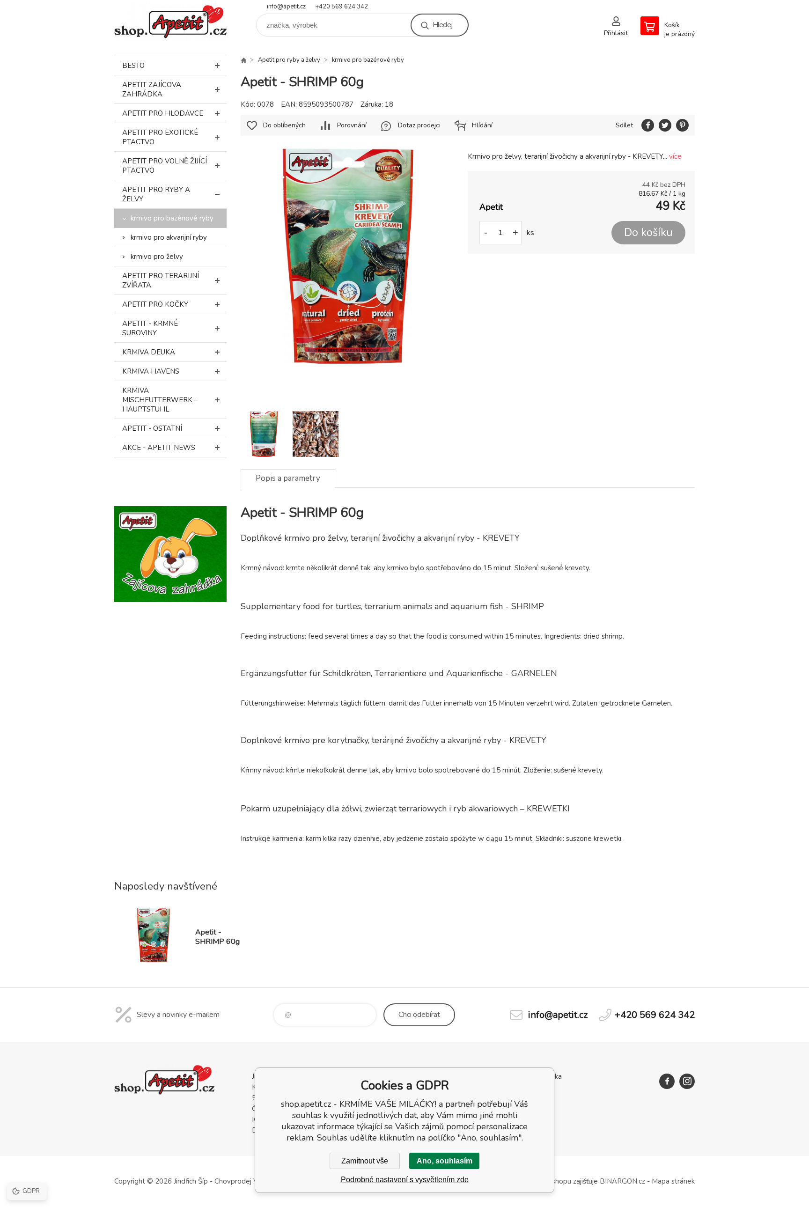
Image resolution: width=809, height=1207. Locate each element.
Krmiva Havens (150, 371)
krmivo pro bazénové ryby (172, 218)
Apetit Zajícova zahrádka (151, 89)
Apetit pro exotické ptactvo (160, 137)
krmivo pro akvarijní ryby (169, 237)
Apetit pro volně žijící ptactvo (164, 165)
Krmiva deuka (148, 352)
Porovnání (352, 125)
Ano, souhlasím (444, 1161)
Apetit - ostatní (152, 428)
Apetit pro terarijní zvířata (160, 280)
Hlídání (482, 125)
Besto (133, 65)
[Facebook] (667, 1081)
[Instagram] (687, 1081)
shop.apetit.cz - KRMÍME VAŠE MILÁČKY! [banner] (170, 22)
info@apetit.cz (286, 6)
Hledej (442, 25)
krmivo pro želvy (157, 256)
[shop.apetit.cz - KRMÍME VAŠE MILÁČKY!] (243, 60)
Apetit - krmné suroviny (150, 328)
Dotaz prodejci (419, 125)
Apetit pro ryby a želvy (156, 194)
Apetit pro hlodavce (162, 113)
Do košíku (648, 232)
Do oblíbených (284, 125)
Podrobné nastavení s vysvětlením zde (405, 1180)
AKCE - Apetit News (158, 447)
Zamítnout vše (364, 1161)
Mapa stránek (673, 1181)
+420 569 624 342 (341, 6)
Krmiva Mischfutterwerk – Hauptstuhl (160, 400)
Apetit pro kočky (155, 304)
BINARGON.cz (622, 1181)
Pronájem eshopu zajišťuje (556, 1181)
